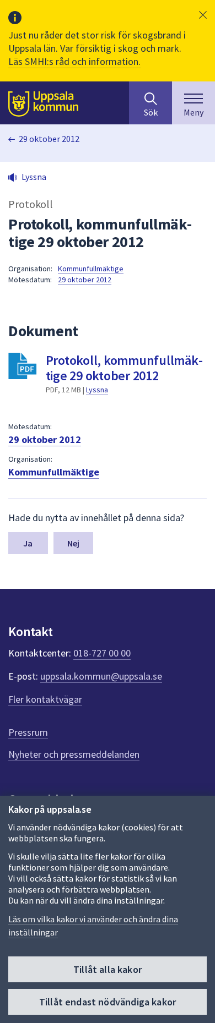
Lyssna (97, 390)
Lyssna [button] (34, 176)
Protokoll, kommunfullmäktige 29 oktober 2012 (124, 368)
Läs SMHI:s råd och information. (74, 61)
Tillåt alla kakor (107, 969)
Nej (73, 543)
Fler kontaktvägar (45, 699)
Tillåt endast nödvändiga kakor (107, 1001)
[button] (202, 14)
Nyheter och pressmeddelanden (73, 754)
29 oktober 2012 (49, 138)
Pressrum (28, 732)
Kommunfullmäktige (90, 268)
